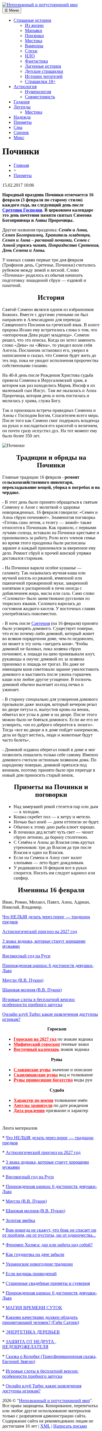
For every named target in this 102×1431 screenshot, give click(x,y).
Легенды (22, 107)
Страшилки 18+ (40, 81)
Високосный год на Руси (26, 955)
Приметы (23, 122)
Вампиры (34, 45)
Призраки (34, 35)
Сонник (21, 132)
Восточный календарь (36, 1049)
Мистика (33, 40)
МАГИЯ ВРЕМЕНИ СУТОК (34, 1307)
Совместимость (40, 96)
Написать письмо (70, 1426)
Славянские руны (32, 1069)
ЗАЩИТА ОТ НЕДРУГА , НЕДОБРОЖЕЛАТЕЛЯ (29, 1344)
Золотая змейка (20, 1220)
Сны (18, 127)
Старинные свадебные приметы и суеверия (48, 1283)
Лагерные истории (43, 66)
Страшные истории (32, 20)
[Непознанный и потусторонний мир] (40, 4)
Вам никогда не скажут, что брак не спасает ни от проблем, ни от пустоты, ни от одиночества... (49, 1233)
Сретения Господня (22, 210)
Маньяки (33, 30)
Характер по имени (33, 1100)
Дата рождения (29, 1110)
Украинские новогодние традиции (39, 1264)
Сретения (40, 623)
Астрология (25, 86)
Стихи (31, 50)
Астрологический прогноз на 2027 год (39, 931)
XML (45, 1426)
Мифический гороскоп (37, 1044)
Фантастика (36, 61)
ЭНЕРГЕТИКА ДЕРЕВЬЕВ (33, 1332)
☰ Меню (12, 10)
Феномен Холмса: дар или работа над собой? (49, 1244)
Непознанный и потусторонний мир (54, 1400)
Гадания (21, 101)
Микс (19, 137)
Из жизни (34, 25)
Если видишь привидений (31, 1273)
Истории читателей (44, 76)
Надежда (22, 117)
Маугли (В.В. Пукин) (22, 980)
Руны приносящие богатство (43, 1079)
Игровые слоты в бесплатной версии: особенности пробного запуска (38, 1002)
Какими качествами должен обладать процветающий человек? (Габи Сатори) (40, 1320)
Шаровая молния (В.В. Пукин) (32, 989)
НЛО (30, 56)
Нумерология (38, 91)
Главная (21, 165)
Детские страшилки (44, 71)
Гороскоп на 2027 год (35, 1039)
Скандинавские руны (36, 1074)
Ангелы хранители (33, 1105)
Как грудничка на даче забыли (35, 1254)
